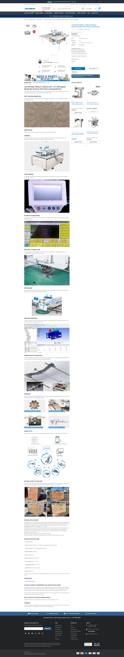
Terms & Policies (74, 629)
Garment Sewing (39, 13)
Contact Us (73, 627)
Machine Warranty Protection (76, 631)
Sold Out (93, 111)
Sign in (91, 4)
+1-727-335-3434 (47, 62)
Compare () (84, 4)
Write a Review (87, 29)
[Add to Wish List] (84, 109)
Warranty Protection (39, 82)
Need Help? (73, 4)
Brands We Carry (74, 637)
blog (80, 4)
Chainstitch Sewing (58, 13)
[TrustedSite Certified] (74, 72)
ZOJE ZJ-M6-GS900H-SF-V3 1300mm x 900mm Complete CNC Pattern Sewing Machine (93, 104)
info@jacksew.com (28, 594)
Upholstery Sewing (28, 13)
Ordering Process (74, 633)
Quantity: (73, 61)
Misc (88, 13)
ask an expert (91, 631)
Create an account (96, 4)
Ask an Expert (55, 62)
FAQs (77, 4)
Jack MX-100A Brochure (29, 581)
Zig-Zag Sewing (48, 13)
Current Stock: (74, 59)
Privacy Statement (74, 635)
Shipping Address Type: (76, 48)
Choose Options (78, 113)
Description (27, 82)
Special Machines (81, 13)
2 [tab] (86, 145)
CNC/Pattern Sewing (70, 13)
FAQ (48, 82)
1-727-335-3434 (46, 8)
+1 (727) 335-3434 (61, 592)
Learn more (73, 1)
